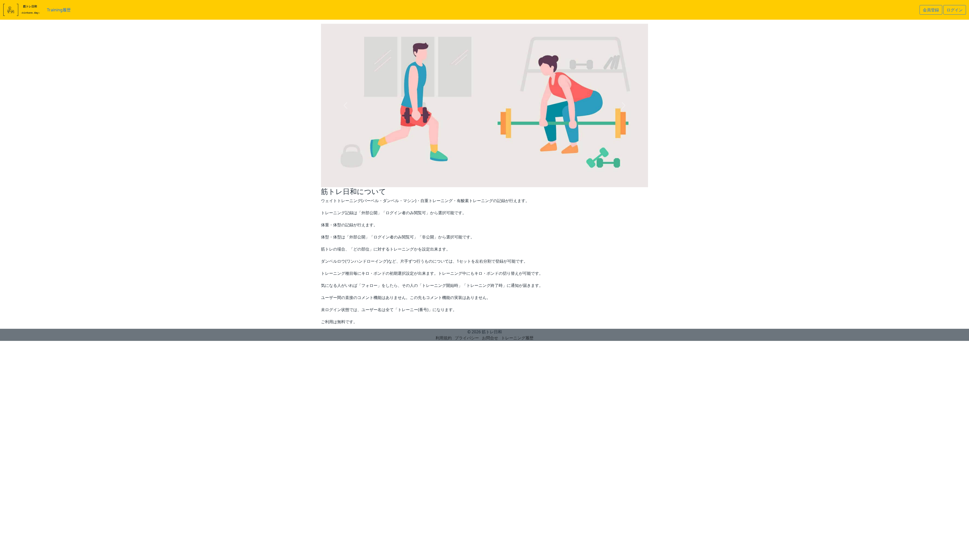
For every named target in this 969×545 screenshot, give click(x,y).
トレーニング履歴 (517, 338)
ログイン (955, 10)
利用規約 (444, 338)
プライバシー (467, 338)
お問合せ (490, 338)
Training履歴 (59, 10)
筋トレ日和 (492, 332)
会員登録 (931, 10)
